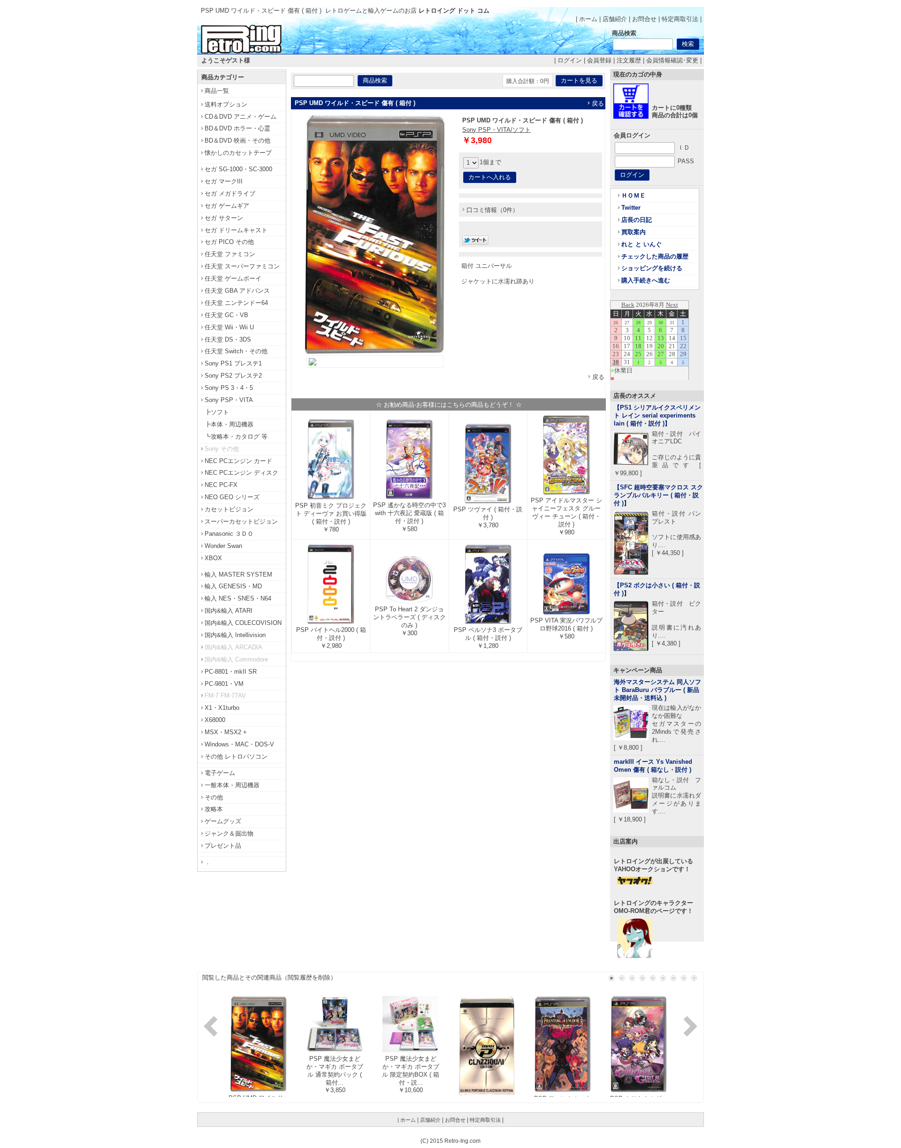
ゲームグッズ (223, 821)
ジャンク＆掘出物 (229, 833)
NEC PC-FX (221, 484)
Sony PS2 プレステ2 (233, 375)
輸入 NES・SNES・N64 (238, 598)
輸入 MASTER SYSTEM (238, 574)
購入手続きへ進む (645, 280)
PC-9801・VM (224, 683)
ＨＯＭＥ (633, 195)
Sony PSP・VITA (229, 399)
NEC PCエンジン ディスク (241, 472)
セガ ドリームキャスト (236, 230)
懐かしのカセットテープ (238, 152)
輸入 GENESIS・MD (233, 586)
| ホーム (586, 19)
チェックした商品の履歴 (654, 256)
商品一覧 (217, 90)
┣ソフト (217, 412)
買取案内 (633, 232)
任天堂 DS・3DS (228, 339)
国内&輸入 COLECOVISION (243, 622)
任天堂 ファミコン (230, 254)
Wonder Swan (223, 545)
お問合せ (644, 19)
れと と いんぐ (641, 244)
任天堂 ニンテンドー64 (236, 302)
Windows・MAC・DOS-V (239, 744)
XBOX (213, 558)
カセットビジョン (229, 509)
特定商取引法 (680, 19)
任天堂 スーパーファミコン (242, 266)
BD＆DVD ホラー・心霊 (237, 128)
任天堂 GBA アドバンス (237, 290)
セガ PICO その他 (229, 241)
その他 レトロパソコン (236, 756)
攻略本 (214, 809)
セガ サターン (224, 217)
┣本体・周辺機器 (229, 424)
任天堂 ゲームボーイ (233, 278)
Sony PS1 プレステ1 (233, 363)
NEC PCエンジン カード (238, 460)
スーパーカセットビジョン (241, 521)
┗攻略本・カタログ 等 (236, 436)
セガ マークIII (224, 181)
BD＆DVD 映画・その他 (237, 140)
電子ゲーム (220, 772)
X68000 (215, 719)
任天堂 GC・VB (226, 315)
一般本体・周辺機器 (232, 785)
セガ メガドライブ (230, 193)
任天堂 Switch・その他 (236, 351)
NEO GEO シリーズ (232, 497)
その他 (214, 797)
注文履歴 (629, 60)
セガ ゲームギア (227, 205)
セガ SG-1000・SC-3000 (238, 169)
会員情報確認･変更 (672, 60)
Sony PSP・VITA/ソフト (496, 129)
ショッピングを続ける (651, 268)
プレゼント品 (223, 845)
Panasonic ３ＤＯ (229, 533)
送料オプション (226, 104)
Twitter (631, 207)
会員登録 (599, 60)
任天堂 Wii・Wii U (229, 327)
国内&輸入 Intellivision (235, 635)
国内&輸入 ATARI (228, 610)
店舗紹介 (615, 19)
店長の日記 (636, 219)
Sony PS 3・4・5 (229, 387)
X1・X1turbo (222, 707)
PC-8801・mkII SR (231, 671)
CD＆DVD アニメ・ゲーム (240, 116)
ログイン (569, 60)
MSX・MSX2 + (226, 732)
